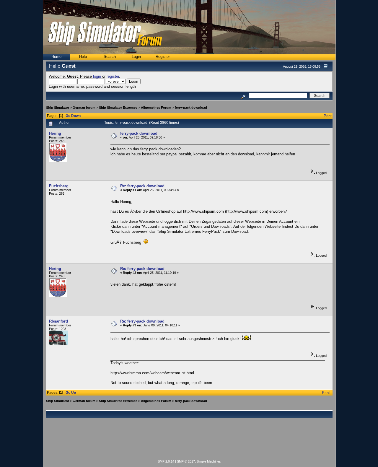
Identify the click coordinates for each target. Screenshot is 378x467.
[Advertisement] (189, 442)
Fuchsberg (59, 186)
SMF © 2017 (186, 461)
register (113, 76)
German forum (84, 107)
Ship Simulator (57, 107)
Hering (55, 133)
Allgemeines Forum (156, 107)
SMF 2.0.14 (166, 461)
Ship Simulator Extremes (118, 107)
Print (328, 116)
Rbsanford (58, 321)
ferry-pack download (191, 107)
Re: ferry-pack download (142, 186)
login (97, 76)
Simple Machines (209, 461)
